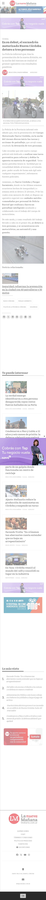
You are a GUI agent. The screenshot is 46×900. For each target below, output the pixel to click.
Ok (23, 896)
